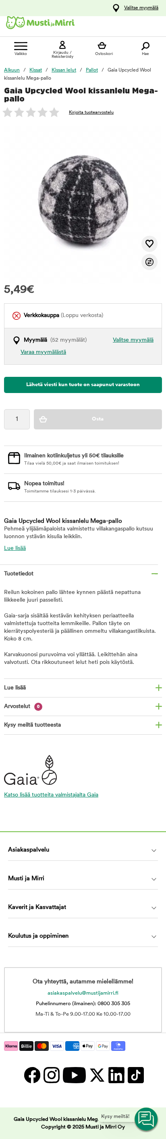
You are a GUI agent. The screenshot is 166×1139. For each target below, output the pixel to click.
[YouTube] (74, 1075)
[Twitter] (96, 1075)
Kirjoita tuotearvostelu (91, 112)
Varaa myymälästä (43, 352)
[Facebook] (32, 1075)
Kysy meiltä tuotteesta (32, 725)
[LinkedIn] (116, 1075)
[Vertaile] (149, 262)
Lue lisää (15, 548)
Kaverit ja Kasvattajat (37, 907)
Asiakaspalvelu (28, 850)
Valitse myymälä (141, 8)
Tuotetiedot (18, 574)
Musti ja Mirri (26, 879)
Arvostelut (22, 707)
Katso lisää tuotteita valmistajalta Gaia (51, 795)
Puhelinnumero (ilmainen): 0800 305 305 (83, 1003)
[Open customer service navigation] (147, 1120)
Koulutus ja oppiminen (38, 936)
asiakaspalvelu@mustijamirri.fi (83, 993)
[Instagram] (51, 1075)
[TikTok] (135, 1075)
